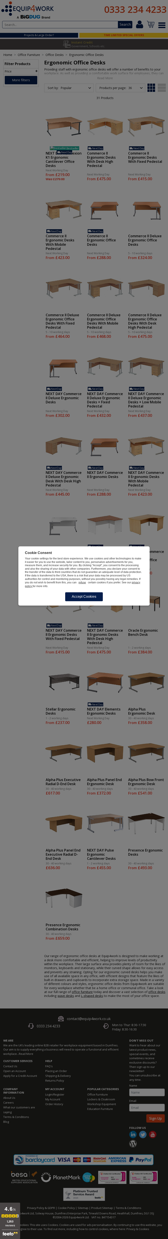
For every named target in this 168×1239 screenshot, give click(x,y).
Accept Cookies (84, 596)
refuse (82, 582)
